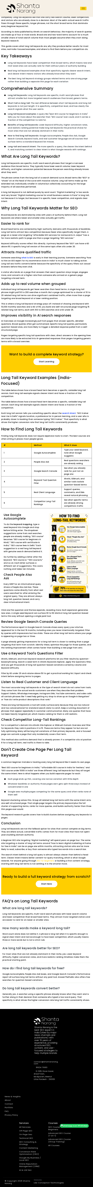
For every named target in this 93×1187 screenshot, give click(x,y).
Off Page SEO (25, 1131)
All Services (25, 1127)
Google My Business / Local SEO (30, 1158)
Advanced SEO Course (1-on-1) (59, 1134)
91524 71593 (41, 1067)
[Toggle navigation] (83, 8)
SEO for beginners (45, 860)
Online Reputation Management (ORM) (29, 1165)
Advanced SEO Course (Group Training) (59, 1140)
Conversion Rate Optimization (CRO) (29, 1152)
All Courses (54, 1145)
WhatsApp (82, 1125)
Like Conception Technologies (49, 1182)
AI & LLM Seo (25, 1170)
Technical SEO (26, 1138)
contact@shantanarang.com (46, 1062)
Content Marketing (28, 1148)
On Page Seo (25, 1134)
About (8, 1100)
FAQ (7, 1111)
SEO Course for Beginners (55, 1128)
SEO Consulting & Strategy (28, 1143)
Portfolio (9, 1107)
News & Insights (13, 1096)
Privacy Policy (11, 1115)
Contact (9, 1104)
